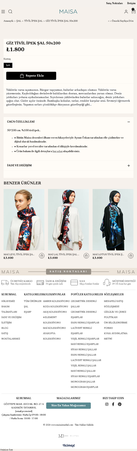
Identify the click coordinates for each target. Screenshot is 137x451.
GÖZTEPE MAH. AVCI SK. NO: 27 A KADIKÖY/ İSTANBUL (24, 406)
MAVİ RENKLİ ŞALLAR (83, 371)
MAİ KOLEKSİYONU (54, 328)
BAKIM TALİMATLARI (9, 309)
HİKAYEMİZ (8, 301)
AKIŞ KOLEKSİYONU (55, 312)
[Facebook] (113, 404)
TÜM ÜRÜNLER (32, 301)
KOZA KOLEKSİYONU (55, 306)
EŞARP (27, 312)
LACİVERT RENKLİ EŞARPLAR (81, 331)
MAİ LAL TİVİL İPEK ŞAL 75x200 (64, 254)
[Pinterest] (119, 404)
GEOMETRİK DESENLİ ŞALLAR (84, 304)
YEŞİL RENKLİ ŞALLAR (83, 366)
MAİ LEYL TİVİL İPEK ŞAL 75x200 (19, 254)
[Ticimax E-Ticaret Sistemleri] (68, 446)
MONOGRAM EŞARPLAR (84, 387)
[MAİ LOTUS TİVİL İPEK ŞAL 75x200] (113, 220)
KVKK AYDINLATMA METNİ (115, 336)
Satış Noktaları (114, 3)
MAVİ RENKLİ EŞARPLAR (84, 344)
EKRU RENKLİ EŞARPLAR (85, 323)
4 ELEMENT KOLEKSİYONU (52, 320)
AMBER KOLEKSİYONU (56, 301)
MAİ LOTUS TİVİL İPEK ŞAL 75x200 (109, 254)
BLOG (4, 328)
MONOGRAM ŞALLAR (83, 382)
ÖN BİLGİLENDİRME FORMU (115, 325)
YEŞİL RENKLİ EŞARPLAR (85, 339)
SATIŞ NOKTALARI (69, 271)
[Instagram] (106, 404)
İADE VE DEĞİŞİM (19, 165)
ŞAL (26, 306)
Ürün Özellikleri (21, 122)
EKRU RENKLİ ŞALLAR (83, 355)
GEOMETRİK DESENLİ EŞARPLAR (84, 315)
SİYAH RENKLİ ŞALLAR (84, 349)
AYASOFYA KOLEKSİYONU (52, 336)
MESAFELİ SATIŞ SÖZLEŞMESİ (113, 304)
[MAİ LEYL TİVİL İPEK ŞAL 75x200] (24, 220)
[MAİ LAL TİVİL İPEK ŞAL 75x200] (68, 220)
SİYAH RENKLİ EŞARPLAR (85, 376)
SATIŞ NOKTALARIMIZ (10, 336)
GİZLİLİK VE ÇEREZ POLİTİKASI (115, 315)
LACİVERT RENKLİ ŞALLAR (86, 360)
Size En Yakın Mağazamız (68, 405)
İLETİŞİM (6, 323)
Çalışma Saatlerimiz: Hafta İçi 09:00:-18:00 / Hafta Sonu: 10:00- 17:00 (24, 417)
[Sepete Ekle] (41, 255)
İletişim (131, 3)
